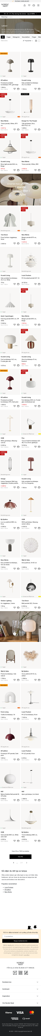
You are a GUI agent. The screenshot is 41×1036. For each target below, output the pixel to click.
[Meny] (38, 5)
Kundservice (6, 982)
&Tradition (8, 889)
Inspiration (6, 996)
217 (21, 863)
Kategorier (16, 37)
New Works (8, 892)
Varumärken (26, 37)
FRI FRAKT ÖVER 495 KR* (22, 1)
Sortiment (5, 989)
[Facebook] (15, 972)
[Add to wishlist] (14, 89)
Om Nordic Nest (8, 1003)
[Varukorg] (33, 5)
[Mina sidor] (24, 5)
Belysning (4, 17)
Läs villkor (26, 955)
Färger (34, 37)
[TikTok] (26, 972)
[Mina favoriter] (29, 5)
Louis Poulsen (9, 887)
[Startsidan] (5, 5)
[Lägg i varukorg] (18, 89)
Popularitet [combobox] (28, 40)
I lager (8, 37)
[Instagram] (20, 972)
